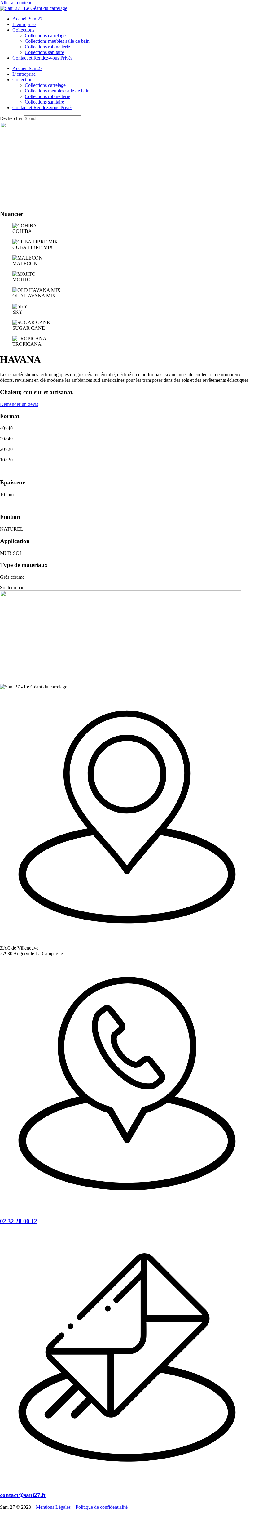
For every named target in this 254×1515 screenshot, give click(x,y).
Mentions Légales (53, 1507)
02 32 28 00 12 (18, 1221)
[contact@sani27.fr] (127, 1483)
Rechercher (12, 118)
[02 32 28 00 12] (127, 1209)
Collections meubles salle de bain (57, 41)
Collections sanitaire (44, 52)
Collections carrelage (45, 35)
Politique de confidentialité (102, 1507)
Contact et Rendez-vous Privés (42, 57)
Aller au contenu (16, 2)
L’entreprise (24, 24)
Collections (23, 30)
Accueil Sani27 (27, 18)
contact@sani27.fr (23, 1495)
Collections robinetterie (47, 46)
